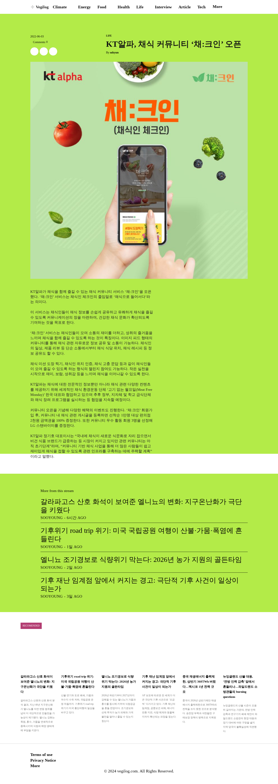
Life (109, 35)
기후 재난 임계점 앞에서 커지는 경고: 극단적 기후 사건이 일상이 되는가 (159, 681)
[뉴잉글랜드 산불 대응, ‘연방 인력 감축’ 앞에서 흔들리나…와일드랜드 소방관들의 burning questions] (240, 653)
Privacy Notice (43, 760)
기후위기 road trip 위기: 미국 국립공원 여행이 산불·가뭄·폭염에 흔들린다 (77, 681)
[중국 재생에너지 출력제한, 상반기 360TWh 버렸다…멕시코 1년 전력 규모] (200, 653)
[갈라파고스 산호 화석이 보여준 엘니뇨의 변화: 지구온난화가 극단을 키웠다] (38, 653)
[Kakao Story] (44, 51)
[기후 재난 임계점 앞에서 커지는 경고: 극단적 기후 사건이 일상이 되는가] (159, 653)
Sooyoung (51, 518)
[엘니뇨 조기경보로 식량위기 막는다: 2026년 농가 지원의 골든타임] (119, 653)
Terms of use (41, 754)
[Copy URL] (53, 51)
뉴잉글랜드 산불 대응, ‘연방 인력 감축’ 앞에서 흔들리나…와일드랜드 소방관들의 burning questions (240, 686)
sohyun (114, 52)
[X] (34, 51)
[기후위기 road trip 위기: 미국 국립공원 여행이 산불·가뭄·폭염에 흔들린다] (78, 653)
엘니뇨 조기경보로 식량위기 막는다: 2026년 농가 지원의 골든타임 (141, 559)
